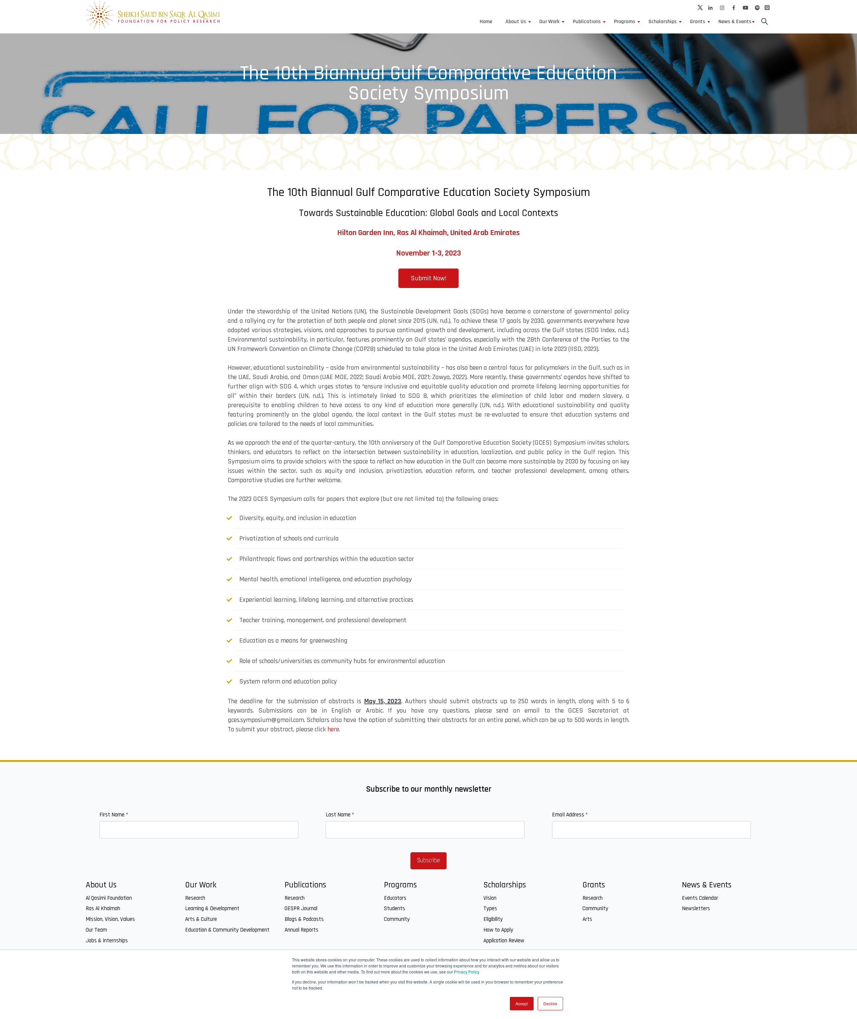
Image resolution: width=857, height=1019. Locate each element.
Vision (489, 898)
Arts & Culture (201, 919)
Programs (624, 21)
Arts (587, 919)
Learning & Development (212, 908)
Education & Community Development (227, 930)
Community (397, 919)
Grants (697, 21)
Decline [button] (550, 1003)
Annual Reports (301, 930)
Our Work (549, 21)
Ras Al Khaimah (103, 908)
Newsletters (696, 908)
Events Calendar (700, 898)
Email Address (570, 814)
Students (394, 908)
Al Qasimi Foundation (109, 898)
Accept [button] (522, 1003)
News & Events (734, 21)
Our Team (96, 930)
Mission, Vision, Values (110, 919)
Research (195, 898)
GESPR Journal (301, 908)
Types (490, 908)
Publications (587, 21)
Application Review (503, 940)
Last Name (340, 814)
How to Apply (498, 930)
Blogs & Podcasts (304, 919)
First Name (113, 814)
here (333, 729)
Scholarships (662, 21)
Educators (395, 898)
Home (486, 21)
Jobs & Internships (107, 940)
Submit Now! (429, 278)
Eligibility (493, 919)
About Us (515, 21)
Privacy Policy (466, 971)
